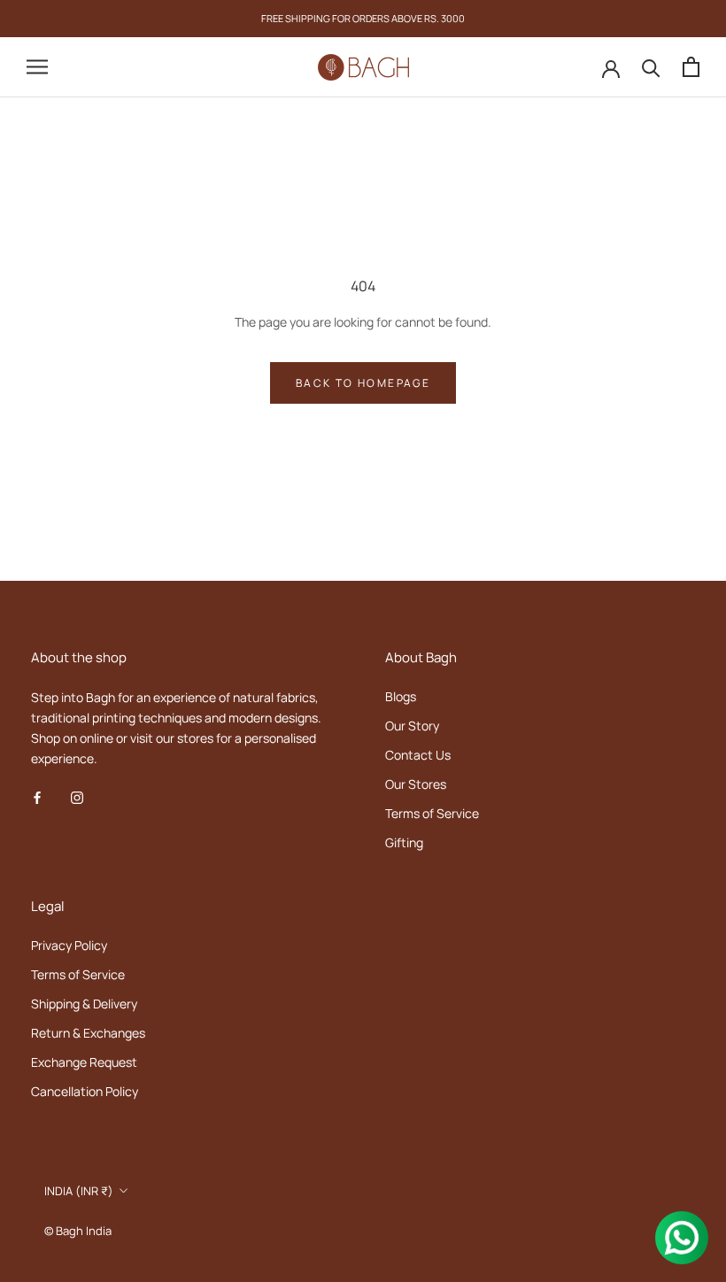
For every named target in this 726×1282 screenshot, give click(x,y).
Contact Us (418, 754)
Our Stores (415, 784)
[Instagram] (77, 796)
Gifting (404, 842)
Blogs (400, 696)
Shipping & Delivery (84, 1003)
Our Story (412, 725)
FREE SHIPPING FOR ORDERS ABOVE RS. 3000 (363, 18)
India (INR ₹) (78, 1191)
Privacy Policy (69, 945)
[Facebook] (37, 796)
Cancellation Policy (84, 1091)
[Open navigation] (37, 66)
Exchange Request (84, 1062)
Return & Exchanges (88, 1032)
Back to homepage (363, 382)
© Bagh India (78, 1231)
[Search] (651, 67)
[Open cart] (691, 67)
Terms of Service (432, 813)
